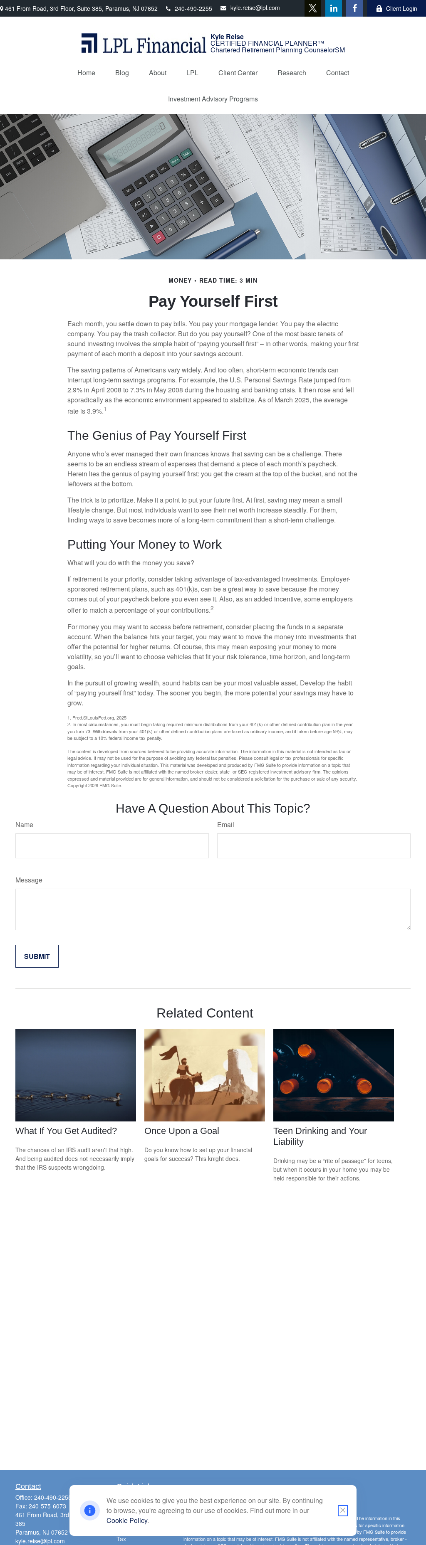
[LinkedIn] (333, 8)
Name (24, 824)
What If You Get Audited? (66, 1131)
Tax (121, 1539)
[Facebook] (354, 8)
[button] (86, 72)
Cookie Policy (126, 1520)
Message (28, 880)
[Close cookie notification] (342, 1511)
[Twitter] (313, 8)
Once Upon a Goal (181, 1131)
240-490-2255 (193, 8)
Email (225, 824)
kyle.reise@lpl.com (255, 7)
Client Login (401, 8)
